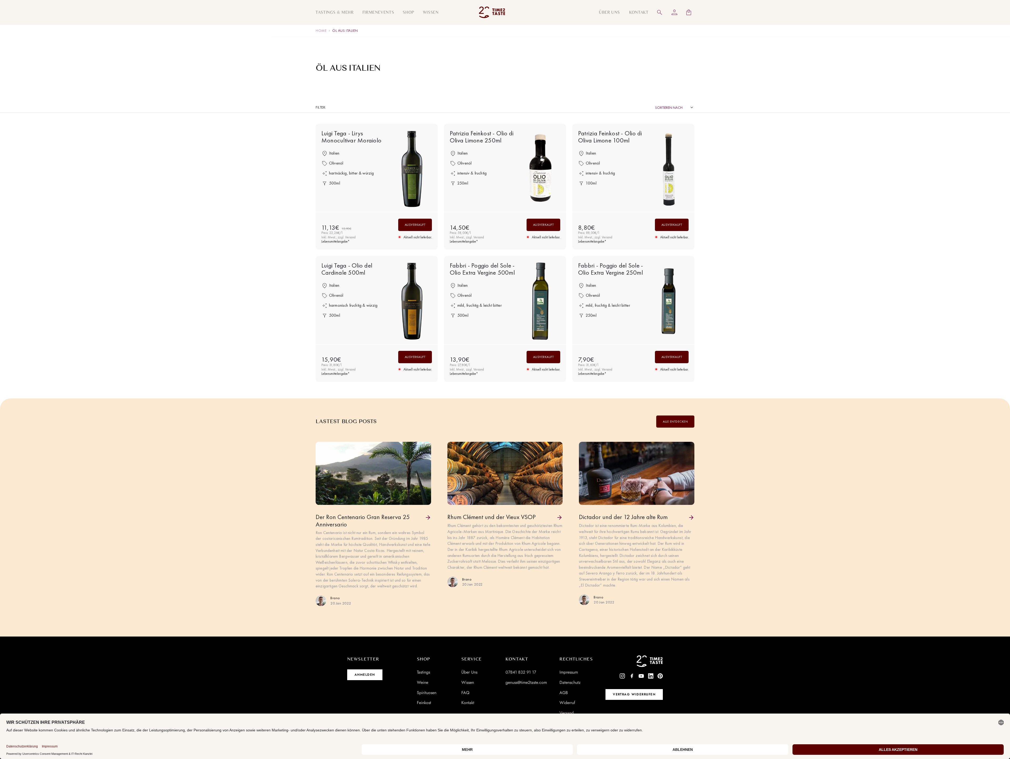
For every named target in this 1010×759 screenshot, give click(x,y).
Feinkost (424, 703)
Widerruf (567, 703)
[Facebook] (631, 676)
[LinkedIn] (650, 676)
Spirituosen (426, 693)
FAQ (465, 693)
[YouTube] (641, 676)
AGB (563, 693)
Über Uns (469, 672)
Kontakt (467, 703)
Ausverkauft (415, 225)
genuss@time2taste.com (526, 682)
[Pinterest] (660, 676)
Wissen (467, 682)
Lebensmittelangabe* (335, 241)
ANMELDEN (365, 674)
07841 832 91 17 (521, 672)
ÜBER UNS (609, 12)
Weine (422, 682)
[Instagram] (622, 676)
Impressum (568, 672)
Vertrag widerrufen (634, 694)
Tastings (423, 672)
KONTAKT (638, 12)
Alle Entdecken (675, 421)
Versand (566, 713)
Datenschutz (569, 682)
